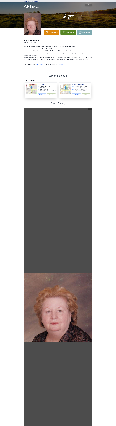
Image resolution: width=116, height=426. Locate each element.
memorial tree (39, 64)
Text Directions (42, 94)
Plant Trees (51, 94)
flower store (60, 64)
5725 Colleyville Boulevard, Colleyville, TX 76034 (81, 91)
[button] (31, 87)
